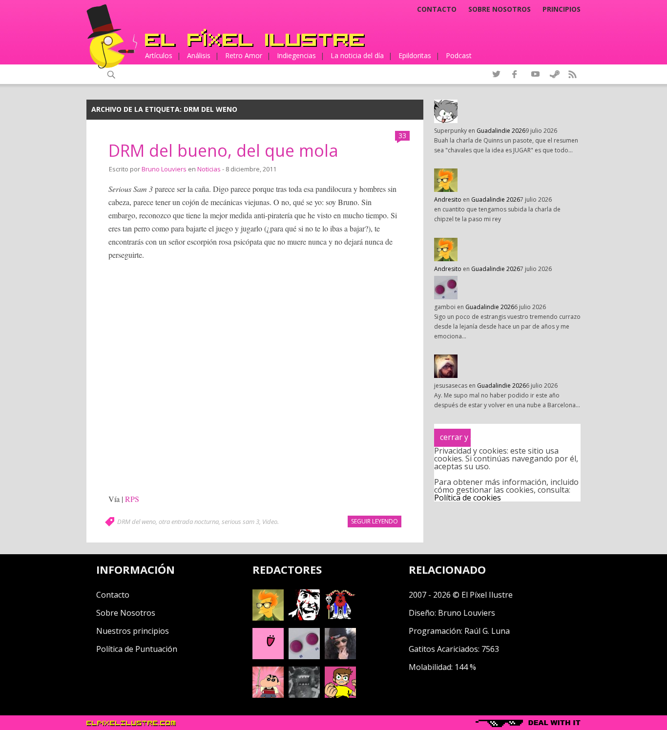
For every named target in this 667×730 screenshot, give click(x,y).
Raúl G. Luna (487, 631)
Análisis (198, 55)
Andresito (447, 199)
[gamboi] (304, 656)
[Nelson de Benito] (304, 617)
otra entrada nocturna (189, 521)
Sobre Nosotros (125, 612)
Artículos (158, 55)
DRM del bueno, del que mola (223, 150)
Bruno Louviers (164, 169)
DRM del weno (136, 521)
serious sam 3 (240, 521)
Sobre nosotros (499, 9)
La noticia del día (357, 55)
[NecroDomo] (304, 694)
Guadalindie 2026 (501, 130)
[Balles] (340, 694)
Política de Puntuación (136, 649)
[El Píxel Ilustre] (255, 38)
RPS (132, 499)
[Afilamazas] (268, 694)
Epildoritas (414, 55)
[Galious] (340, 617)
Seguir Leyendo (374, 521)
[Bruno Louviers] (268, 656)
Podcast (459, 55)
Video (269, 521)
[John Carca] (340, 656)
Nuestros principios (132, 631)
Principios (561, 9)
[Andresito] (268, 617)
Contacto (437, 9)
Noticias (209, 169)
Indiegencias (296, 55)
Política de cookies (467, 497)
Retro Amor (243, 55)
